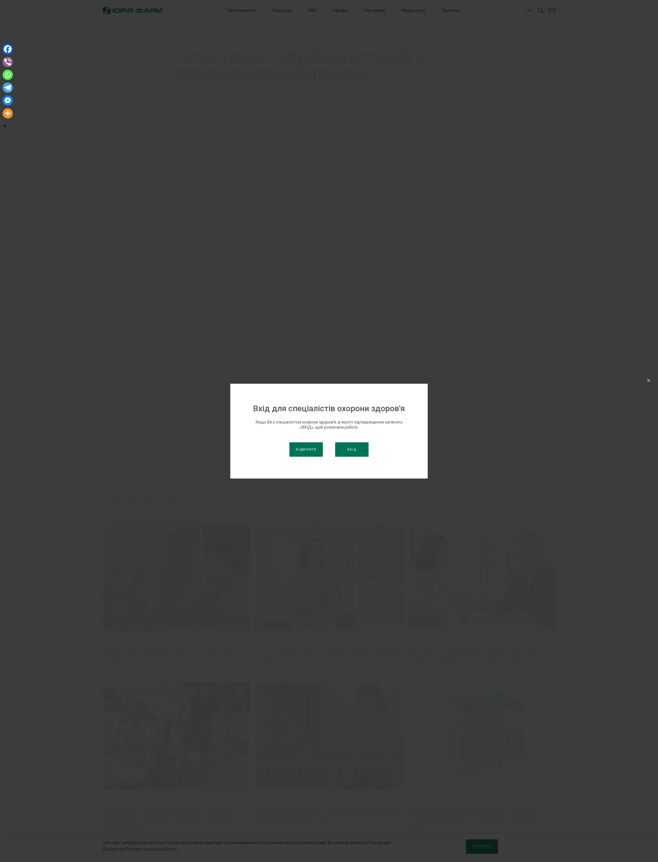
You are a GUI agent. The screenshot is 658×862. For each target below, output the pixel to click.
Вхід (352, 449)
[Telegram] (8, 87)
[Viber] (8, 62)
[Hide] (5, 126)
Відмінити (306, 449)
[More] (8, 113)
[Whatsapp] (8, 75)
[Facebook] (8, 49)
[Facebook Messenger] (8, 100)
